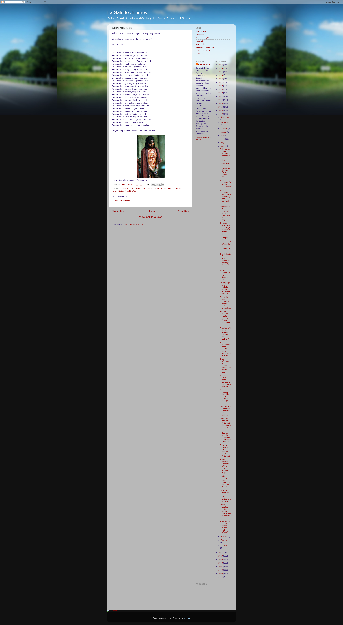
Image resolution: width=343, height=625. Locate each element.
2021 (220, 82)
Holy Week (157, 188)
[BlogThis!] (155, 184)
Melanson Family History (206, 47)
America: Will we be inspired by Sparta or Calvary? (225, 333)
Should (128, 191)
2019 (220, 89)
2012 (220, 114)
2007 (220, 567)
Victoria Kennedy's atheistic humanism (225, 183)
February (224, 540)
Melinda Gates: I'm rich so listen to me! (225, 275)
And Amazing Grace (204, 38)
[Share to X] (157, 184)
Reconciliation (118, 191)
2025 (220, 68)
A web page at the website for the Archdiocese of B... (225, 288)
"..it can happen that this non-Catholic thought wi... (224, 396)
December (225, 117)
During (125, 188)
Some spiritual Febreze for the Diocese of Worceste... (225, 511)
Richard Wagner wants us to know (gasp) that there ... (225, 317)
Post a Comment (122, 201)
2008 (220, 563)
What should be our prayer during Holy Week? (225, 526)
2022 (220, 79)
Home (151, 211)
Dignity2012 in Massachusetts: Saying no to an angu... (225, 213)
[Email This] (152, 184)
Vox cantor (200, 41)
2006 (220, 570)
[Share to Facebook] (160, 184)
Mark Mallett (201, 44)
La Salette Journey (127, 12)
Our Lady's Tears (203, 51)
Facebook (200, 35)
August (224, 132)
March (223, 537)
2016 (220, 100)
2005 (220, 573)
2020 (220, 86)
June (223, 139)
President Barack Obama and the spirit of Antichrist (225, 450)
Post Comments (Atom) (133, 224)
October (224, 129)
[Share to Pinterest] (162, 184)
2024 (220, 72)
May (223, 143)
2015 (220, 103)
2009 (220, 559)
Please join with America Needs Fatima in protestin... (225, 302)
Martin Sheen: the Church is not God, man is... (225, 481)
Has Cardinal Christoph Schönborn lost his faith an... (225, 410)
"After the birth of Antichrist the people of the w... (225, 423)
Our (164, 188)
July (222, 135)
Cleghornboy (126, 184)
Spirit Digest (201, 31)
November (225, 123)
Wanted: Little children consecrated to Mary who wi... (225, 381)
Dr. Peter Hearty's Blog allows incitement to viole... (225, 495)
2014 (220, 107)
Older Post (183, 211)
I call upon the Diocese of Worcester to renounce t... (225, 244)
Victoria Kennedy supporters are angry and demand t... (225, 196)
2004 (220, 577)
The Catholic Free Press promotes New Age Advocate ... (225, 260)
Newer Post (118, 211)
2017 (220, 96)
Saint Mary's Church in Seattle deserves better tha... (225, 154)
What (134, 191)
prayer (178, 188)
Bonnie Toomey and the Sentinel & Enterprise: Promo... (225, 436)
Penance (171, 188)
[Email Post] (148, 184)
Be (120, 188)
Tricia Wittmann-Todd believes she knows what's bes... (225, 365)
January (224, 546)
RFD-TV (199, 54)
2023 (220, 75)
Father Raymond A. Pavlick (140, 188)
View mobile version (150, 217)
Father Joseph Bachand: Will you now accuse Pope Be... (225, 466)
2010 (220, 556)
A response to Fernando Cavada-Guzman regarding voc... (225, 169)
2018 (220, 93)
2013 (220, 110)
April (223, 146)
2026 (220, 65)
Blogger (186, 618)
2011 (220, 552)
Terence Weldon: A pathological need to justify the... (225, 228)
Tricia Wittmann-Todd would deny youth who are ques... (225, 348)
